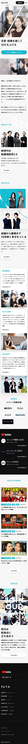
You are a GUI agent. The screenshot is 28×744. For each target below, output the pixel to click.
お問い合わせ (4, 728)
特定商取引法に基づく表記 (7, 734)
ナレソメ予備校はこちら (13, 52)
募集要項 (20, 2)
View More (6, 170)
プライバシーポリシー (6, 731)
